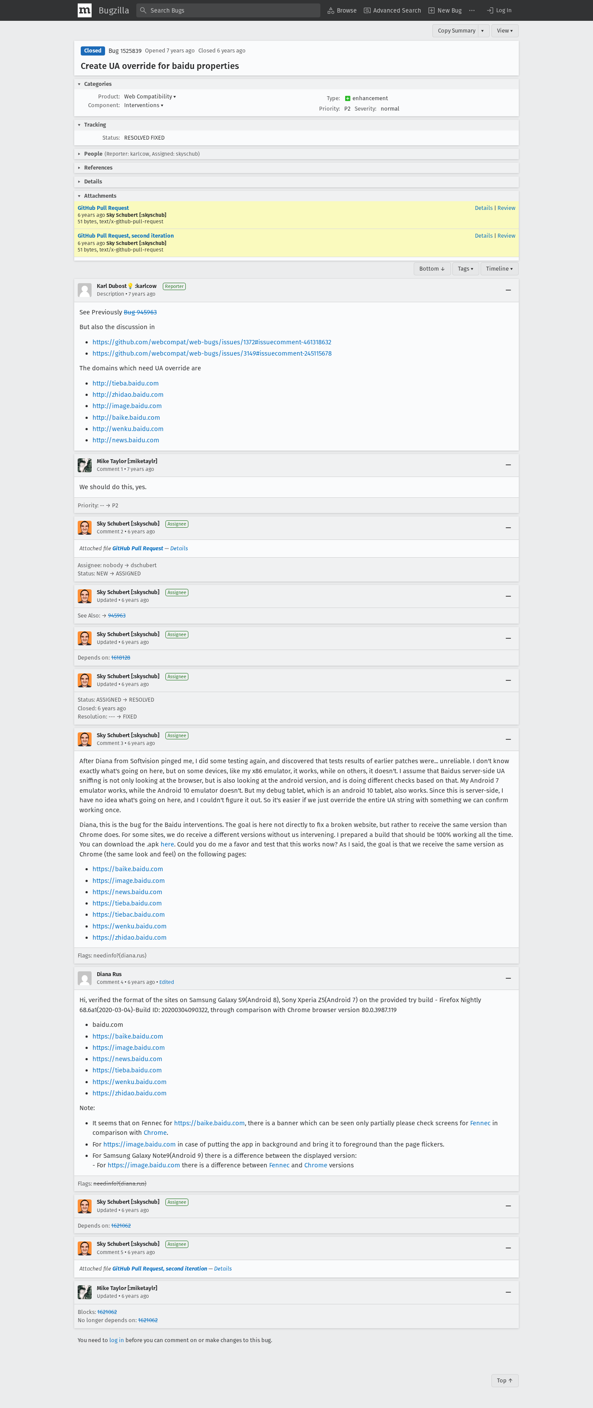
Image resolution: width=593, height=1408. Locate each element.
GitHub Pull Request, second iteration (126, 235)
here (167, 844)
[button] (498, 10)
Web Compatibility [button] (150, 96)
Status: (111, 137)
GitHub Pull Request (103, 208)
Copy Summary (456, 30)
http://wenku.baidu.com (128, 429)
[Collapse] (508, 290)
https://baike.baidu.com (127, 869)
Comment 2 (110, 532)
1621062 (121, 1225)
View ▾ (505, 30)
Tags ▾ (466, 268)
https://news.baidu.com (127, 892)
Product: (109, 96)
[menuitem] (342, 10)
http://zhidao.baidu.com (128, 395)
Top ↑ (505, 1380)
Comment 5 (110, 1252)
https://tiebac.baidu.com (128, 914)
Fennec (480, 1123)
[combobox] (228, 10)
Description (110, 294)
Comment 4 (110, 982)
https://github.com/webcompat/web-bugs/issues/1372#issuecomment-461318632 (211, 342)
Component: (104, 105)
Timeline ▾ (499, 268)
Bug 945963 (140, 312)
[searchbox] (228, 10)
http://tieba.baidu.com (125, 383)
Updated (107, 600)
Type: (333, 98)
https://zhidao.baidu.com (129, 937)
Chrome (155, 1133)
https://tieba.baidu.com (127, 903)
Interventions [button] (144, 105)
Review (506, 208)
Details (484, 208)
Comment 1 (110, 469)
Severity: (365, 108)
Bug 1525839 (125, 51)
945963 (116, 615)
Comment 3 (110, 743)
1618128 (120, 657)
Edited (166, 982)
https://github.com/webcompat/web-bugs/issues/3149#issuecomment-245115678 (212, 353)
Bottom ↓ (432, 268)
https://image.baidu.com (128, 881)
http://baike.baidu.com (126, 417)
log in (116, 1340)
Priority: (329, 108)
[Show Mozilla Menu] (85, 10)
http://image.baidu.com (127, 406)
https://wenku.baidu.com (129, 926)
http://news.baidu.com (125, 440)
